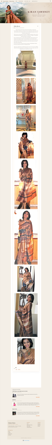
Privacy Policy (10, 433)
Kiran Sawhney (5, 1)
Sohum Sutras (11, 1)
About (9, 431)
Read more (38, 397)
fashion (19, 369)
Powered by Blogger (26, 440)
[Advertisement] (48, 35)
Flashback (14, 399)
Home (27, 423)
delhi (16, 369)
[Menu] (1, 1)
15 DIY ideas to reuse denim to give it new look (19, 391)
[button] (37, 26)
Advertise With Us (29, 427)
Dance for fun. (14, 409)
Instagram (39, 423)
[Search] (50, 1)
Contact (9, 432)
